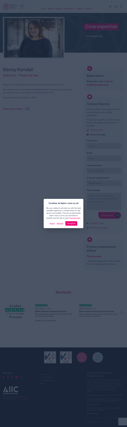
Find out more (74, 218)
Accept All (71, 223)
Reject (52, 223)
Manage (60, 223)
